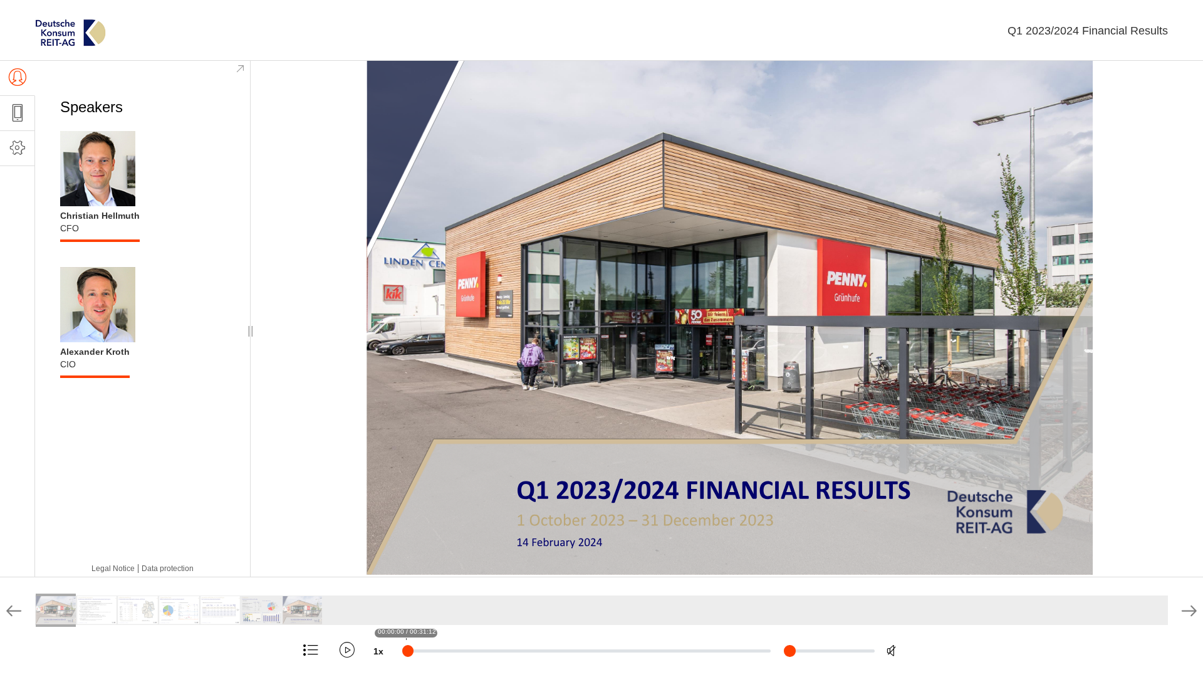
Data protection (168, 568)
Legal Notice (113, 568)
